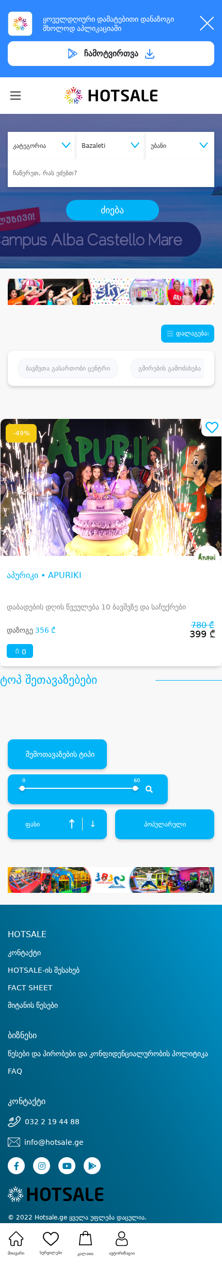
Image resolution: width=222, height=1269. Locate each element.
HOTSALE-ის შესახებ (44, 970)
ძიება (112, 210)
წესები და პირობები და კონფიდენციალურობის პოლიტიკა (108, 1054)
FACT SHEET (30, 988)
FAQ (15, 1071)
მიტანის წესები (33, 1005)
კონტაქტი (24, 952)
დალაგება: (191, 333)
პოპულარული (165, 824)
